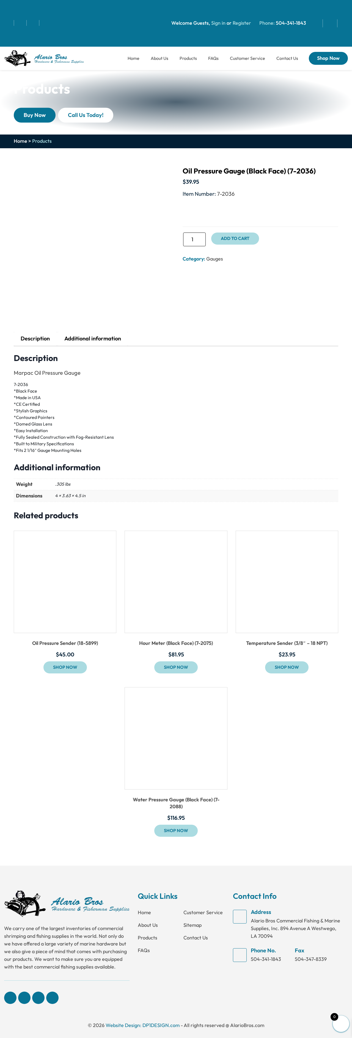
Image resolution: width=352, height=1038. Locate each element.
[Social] (9, 23)
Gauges (214, 259)
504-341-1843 (291, 23)
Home (133, 58)
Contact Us (287, 58)
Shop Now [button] (65, 667)
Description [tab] (35, 339)
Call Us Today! (85, 115)
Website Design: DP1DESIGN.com (143, 1025)
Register (241, 23)
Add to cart (235, 239)
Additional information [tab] (92, 339)
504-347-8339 (311, 959)
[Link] (44, 58)
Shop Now (328, 58)
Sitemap (192, 925)
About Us (159, 58)
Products (188, 58)
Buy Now (35, 115)
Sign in (218, 23)
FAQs (213, 58)
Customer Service (247, 58)
